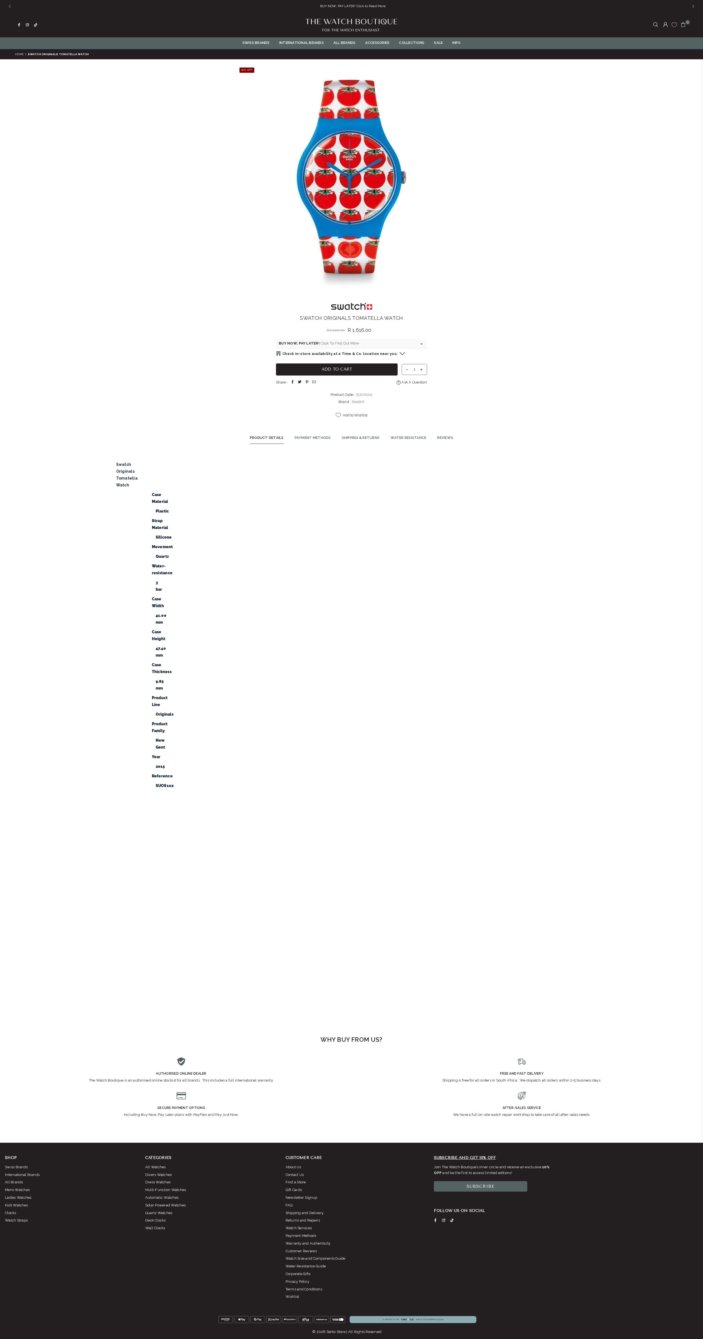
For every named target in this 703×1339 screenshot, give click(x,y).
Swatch (358, 402)
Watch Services (299, 1228)
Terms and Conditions (304, 1289)
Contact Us (295, 1175)
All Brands (14, 1182)
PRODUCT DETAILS (267, 438)
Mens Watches (17, 1190)
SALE (438, 43)
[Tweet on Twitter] (299, 382)
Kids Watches (16, 1205)
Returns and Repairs (303, 1220)
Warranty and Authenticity (308, 1243)
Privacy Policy (297, 1281)
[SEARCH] (655, 25)
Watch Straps (16, 1220)
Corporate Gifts (298, 1274)
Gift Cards (294, 1190)
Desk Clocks (155, 1220)
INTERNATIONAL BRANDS (301, 43)
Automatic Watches (161, 1197)
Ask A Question (414, 382)
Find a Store (296, 1182)
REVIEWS (445, 438)
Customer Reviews (301, 1251)
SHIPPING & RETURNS (361, 438)
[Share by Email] (314, 382)
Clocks (10, 1213)
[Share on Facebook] (292, 382)
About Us (293, 1167)
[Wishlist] (674, 25)
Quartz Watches (158, 1213)
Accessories (377, 43)
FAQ (289, 1205)
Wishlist (292, 1297)
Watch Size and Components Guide (315, 1258)
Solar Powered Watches (165, 1205)
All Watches (155, 1167)
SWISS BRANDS (256, 43)
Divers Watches (158, 1175)
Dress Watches (158, 1182)
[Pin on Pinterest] (307, 382)
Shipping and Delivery (304, 1213)
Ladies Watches (18, 1197)
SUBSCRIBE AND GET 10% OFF (465, 1157)
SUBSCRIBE (481, 1186)
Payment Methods (301, 1236)
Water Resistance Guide (306, 1266)
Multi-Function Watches (165, 1190)
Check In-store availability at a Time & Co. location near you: (340, 354)
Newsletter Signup (301, 1197)
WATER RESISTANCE (408, 438)
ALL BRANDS (344, 43)
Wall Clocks (155, 1228)
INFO (456, 43)
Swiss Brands (16, 1167)
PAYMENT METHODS (313, 438)
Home (19, 54)
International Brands (22, 1175)
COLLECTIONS (411, 43)
